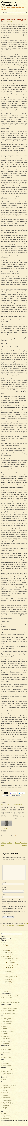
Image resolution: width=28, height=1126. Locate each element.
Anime (4, 942)
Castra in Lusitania (6, 1071)
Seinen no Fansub (6, 1038)
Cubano (15, 21)
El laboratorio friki (6, 1087)
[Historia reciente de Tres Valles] (19, 811)
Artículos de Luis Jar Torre (8, 1069)
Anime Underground (7, 1023)
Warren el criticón (6, 1052)
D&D (6, 974)
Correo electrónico (5, 888)
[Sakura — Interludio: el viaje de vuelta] (6, 823)
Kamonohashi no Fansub (8, 1031)
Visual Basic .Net (8, 952)
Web (3, 894)
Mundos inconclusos (7, 1100)
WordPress (11, 1120)
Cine (3, 944)
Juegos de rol (5, 956)
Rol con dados (6, 1063)
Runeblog (5, 1109)
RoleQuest (5, 1107)
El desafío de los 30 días (10, 976)
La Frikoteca (5, 1095)
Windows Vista (8, 954)
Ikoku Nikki (5, 1000)
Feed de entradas (6, 1115)
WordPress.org (6, 1118)
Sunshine (4, 1039)
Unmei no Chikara (6, 1041)
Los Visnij (10, 965)
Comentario (14, 864)
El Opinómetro (6, 1047)
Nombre (4, 882)
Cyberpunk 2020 (8, 973)
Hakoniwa (5, 1028)
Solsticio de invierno (7, 1049)
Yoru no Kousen (6, 1043)
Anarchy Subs (5, 1020)
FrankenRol (5, 1090)
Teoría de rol (8, 989)
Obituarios (7, 948)
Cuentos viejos (8, 971)
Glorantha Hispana (7, 1062)
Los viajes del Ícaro (12, 964)
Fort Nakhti (10, 962)
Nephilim (7, 978)
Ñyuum (4, 1034)
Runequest (7, 983)
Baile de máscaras (12, 960)
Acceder (4, 1113)
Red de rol (5, 1079)
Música (4, 991)
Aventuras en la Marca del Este (9, 1085)
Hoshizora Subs (6, 1030)
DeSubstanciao (6, 1025)
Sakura (16, 835)
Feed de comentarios (7, 1116)
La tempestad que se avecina (14, 985)
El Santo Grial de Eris (7, 999)
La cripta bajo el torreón (8, 1094)
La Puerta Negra (6, 1097)
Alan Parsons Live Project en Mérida (10, 995)
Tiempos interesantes (7, 997)
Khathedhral (5, 1092)
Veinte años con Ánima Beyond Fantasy (11, 1002)
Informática (5, 950)
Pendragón (7, 979)
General (4, 945)
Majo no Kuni (5, 1033)
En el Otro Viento (6, 1089)
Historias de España (7, 1074)
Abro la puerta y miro (7, 1084)
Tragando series (6, 1051)
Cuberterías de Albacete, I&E (9, 3)
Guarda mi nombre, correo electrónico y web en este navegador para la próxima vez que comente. (14, 901)
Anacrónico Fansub (7, 1018)
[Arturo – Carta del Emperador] (7, 811)
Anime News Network (7, 1021)
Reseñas (7, 981)
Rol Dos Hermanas (7, 1065)
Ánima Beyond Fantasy (10, 958)
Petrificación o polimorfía (8, 1104)
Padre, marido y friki (7, 1102)
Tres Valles (10, 969)
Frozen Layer (5, 1026)
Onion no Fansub (6, 1036)
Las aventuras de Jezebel (8, 1099)
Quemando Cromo (6, 1057)
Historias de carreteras (8, 1073)
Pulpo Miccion (6, 1105)
